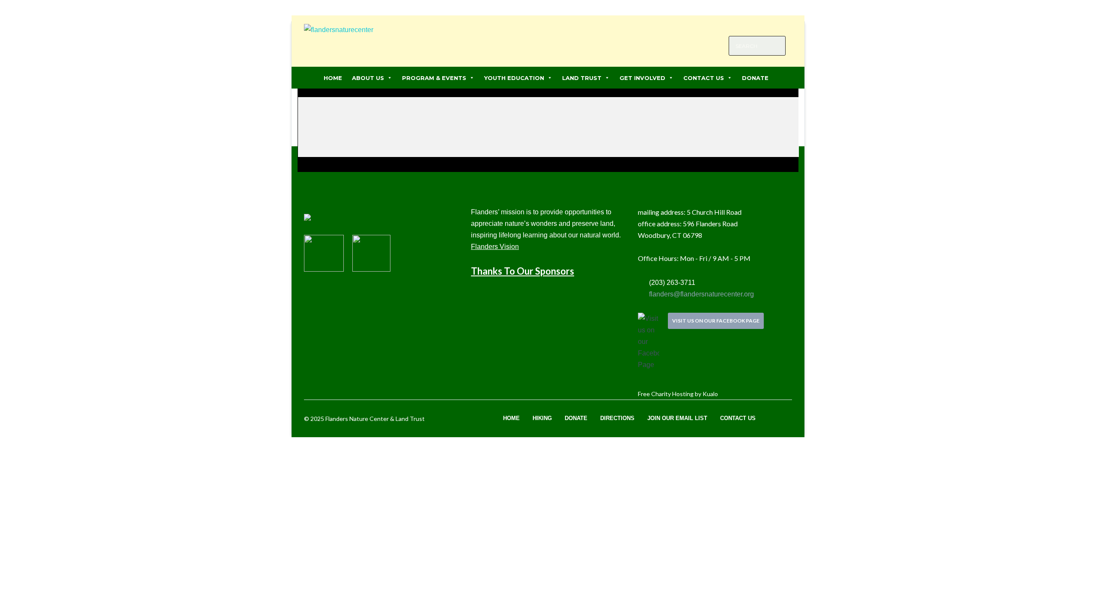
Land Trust (582, 77)
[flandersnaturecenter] (338, 36)
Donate (576, 418)
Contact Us (703, 77)
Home (333, 77)
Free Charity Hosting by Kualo (678, 393)
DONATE (755, 77)
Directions (617, 418)
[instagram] (772, 26)
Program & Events (434, 77)
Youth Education (514, 77)
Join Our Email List (677, 418)
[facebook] (760, 26)
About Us (368, 77)
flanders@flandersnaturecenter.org (700, 294)
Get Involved (642, 77)
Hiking (542, 418)
